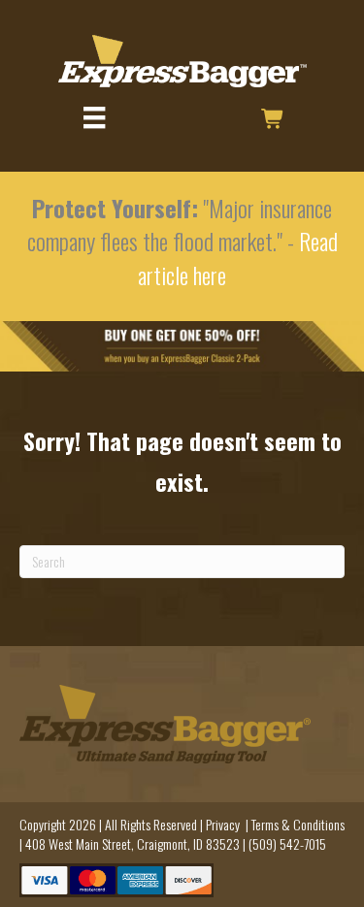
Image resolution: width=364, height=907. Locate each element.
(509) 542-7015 (287, 843)
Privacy (223, 824)
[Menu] (94, 118)
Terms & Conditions (298, 824)
